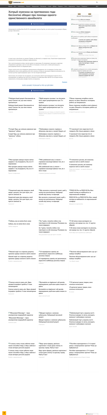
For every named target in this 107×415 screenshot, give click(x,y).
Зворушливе (35, 6)
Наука (78, 6)
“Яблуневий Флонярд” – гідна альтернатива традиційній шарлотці (20, 319)
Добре (54, 6)
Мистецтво (43, 6)
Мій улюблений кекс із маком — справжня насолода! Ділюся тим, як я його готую (52, 169)
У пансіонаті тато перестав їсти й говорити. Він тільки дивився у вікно (81, 135)
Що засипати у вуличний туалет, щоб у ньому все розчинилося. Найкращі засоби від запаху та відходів (52, 199)
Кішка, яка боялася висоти (88, 52)
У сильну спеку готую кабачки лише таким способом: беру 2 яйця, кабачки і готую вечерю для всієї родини (22, 352)
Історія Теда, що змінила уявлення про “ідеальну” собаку (21, 135)
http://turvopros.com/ (53, 56)
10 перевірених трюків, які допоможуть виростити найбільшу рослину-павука (52, 260)
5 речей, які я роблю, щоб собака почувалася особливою (88, 40)
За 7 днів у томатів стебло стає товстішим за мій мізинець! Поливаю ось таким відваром (53, 230)
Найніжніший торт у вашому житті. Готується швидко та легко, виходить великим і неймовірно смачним (82, 322)
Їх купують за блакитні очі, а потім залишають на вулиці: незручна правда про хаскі (86, 73)
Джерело (64, 82)
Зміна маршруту (85, 32)
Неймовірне (21, 6)
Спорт (49, 6)
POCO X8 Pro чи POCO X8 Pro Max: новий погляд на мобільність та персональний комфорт (83, 199)
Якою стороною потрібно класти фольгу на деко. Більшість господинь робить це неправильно (83, 107)
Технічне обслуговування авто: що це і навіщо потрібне (82, 257)
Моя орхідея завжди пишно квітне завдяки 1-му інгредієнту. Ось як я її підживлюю (20, 169)
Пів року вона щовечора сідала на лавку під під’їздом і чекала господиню (88, 63)
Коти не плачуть (85, 19)
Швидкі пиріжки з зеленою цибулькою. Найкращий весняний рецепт (52, 321)
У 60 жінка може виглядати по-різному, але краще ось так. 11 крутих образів (82, 229)
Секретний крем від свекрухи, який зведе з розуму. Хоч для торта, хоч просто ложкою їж (20, 199)
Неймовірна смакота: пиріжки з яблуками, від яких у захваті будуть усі (52, 135)
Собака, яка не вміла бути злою (19, 224)
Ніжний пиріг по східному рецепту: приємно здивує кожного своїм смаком (22, 257)
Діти (15, 6)
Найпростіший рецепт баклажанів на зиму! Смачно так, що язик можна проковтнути (21, 107)
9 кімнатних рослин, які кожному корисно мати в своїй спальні (80, 166)
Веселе (10, 6)
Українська (90, 414)
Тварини (60, 6)
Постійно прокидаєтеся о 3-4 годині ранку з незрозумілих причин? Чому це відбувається (83, 352)
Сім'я (65, 6)
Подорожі (84, 6)
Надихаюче (72, 6)
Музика (28, 6)
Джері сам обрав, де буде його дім (88, 46)
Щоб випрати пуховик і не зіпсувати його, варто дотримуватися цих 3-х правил (51, 107)
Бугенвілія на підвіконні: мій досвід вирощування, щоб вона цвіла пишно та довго (52, 291)
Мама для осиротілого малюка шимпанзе (87, 26)
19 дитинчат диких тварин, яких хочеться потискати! (80, 288)
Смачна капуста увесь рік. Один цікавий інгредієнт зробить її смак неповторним (22, 290)
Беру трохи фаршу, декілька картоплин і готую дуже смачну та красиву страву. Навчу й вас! (53, 352)
